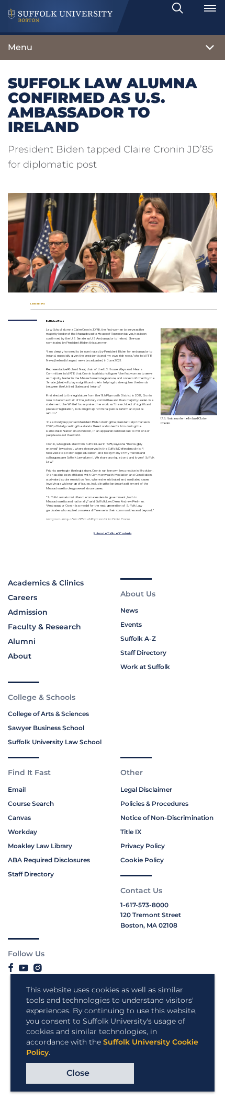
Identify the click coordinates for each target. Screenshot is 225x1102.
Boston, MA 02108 (148, 925)
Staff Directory (143, 652)
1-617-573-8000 (144, 905)
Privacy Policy (142, 846)
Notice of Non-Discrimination (166, 818)
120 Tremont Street (150, 915)
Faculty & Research (44, 626)
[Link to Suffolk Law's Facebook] (11, 968)
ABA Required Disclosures (49, 860)
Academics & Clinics (46, 583)
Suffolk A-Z (138, 638)
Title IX (130, 832)
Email (17, 789)
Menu (20, 47)
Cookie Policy (142, 860)
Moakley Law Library (40, 846)
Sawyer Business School (46, 728)
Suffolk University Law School (55, 742)
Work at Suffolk (145, 667)
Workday (22, 832)
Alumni (22, 641)
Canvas (19, 818)
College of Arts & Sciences (48, 714)
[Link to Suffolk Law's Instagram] (37, 968)
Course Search (31, 803)
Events (131, 624)
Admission (28, 612)
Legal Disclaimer (146, 789)
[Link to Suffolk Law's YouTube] (23, 968)
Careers (22, 597)
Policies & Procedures (154, 803)
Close (77, 1073)
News (129, 610)
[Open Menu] (210, 8)
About (19, 656)
